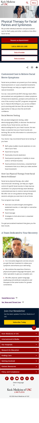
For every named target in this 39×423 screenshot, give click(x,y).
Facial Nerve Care (9, 298)
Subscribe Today (19, 322)
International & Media (19, 339)
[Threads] (32, 378)
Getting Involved (19, 361)
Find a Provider (19, 52)
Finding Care (19, 355)
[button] (28, 3)
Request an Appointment (19, 40)
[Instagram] (27, 378)
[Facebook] (7, 378)
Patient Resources (19, 366)
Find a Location (19, 58)
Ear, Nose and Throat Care (13, 302)
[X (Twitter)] (12, 378)
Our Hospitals (19, 344)
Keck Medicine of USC (19, 333)
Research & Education (19, 350)
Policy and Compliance (19, 372)
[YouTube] (17, 378)
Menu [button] (34, 3)
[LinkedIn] (22, 378)
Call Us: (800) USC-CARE (19, 46)
